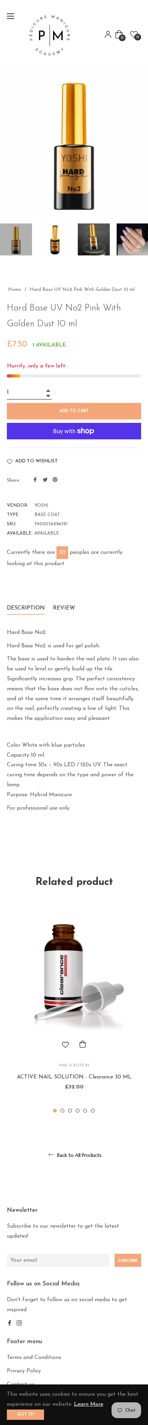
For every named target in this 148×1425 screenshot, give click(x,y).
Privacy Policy (24, 1371)
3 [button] (70, 1110)
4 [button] (78, 1110)
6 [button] (93, 1110)
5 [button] (85, 1110)
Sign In (108, 34)
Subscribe (128, 1260)
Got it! (25, 1415)
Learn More (88, 1404)
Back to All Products (79, 1155)
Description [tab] (26, 608)
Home (14, 289)
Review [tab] (65, 608)
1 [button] (55, 1110)
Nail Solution (74, 1064)
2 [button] (62, 1110)
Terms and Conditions (34, 1357)
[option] (74, 1007)
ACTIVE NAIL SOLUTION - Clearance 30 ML (74, 1077)
